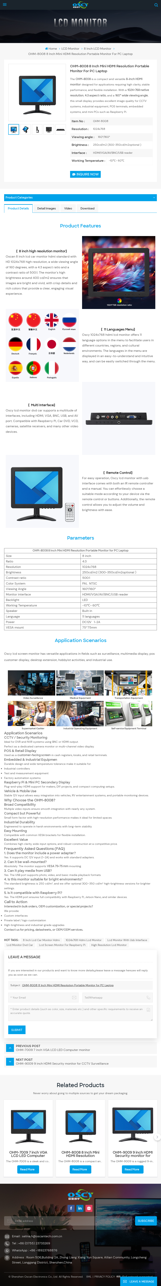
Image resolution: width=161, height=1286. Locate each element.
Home (52, 49)
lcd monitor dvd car (20, 945)
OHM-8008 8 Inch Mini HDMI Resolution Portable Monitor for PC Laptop (68, 985)
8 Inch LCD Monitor (97, 49)
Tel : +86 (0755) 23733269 (31, 1243)
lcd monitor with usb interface (127, 940)
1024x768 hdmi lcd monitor (84, 940)
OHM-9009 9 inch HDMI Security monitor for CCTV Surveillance (133, 1154)
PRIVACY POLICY (104, 1276)
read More (27, 1169)
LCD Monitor (70, 49)
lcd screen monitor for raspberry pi (62, 945)
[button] (3, 1137)
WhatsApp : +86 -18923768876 (34, 1250)
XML (88, 1276)
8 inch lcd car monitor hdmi (41, 940)
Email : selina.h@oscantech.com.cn (37, 1236)
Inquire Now (88, 174)
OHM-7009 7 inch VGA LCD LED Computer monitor (28, 1154)
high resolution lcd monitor (109, 945)
